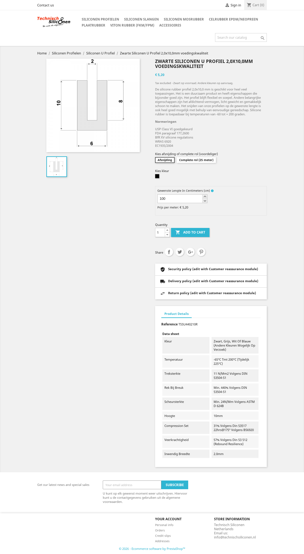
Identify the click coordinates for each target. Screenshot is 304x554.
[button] (204, 197)
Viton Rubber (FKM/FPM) (132, 25)
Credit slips (163, 536)
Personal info (164, 525)
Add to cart (190, 232)
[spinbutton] (182, 199)
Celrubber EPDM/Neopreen (233, 19)
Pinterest (201, 252)
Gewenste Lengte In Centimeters (183, 191)
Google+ (190, 252)
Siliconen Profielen (100, 19)
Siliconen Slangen (141, 19)
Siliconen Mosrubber (184, 19)
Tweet (180, 252)
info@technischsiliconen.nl (235, 537)
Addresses (162, 541)
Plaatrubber (93, 25)
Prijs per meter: (168, 207)
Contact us (45, 5)
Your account (168, 519)
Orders (160, 530)
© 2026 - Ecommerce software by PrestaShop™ (152, 549)
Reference (169, 324)
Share (169, 252)
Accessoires (170, 25)
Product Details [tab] (176, 314)
